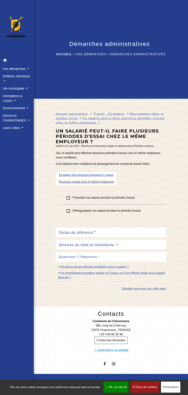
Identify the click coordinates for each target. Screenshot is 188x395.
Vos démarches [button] (14, 69)
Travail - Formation (109, 113)
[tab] (86, 175)
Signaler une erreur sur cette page (144, 288)
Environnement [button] (14, 108)
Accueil (64, 54)
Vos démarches (90, 54)
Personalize (170, 387)
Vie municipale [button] (14, 88)
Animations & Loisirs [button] (12, 98)
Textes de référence (76, 232)
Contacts (111, 313)
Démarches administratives (138, 54)
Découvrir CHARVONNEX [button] (15, 118)
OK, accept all (117, 387)
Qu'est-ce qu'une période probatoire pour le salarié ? (95, 266)
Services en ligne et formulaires (87, 244)
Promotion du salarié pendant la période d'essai (100, 198)
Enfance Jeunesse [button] (16, 76)
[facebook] (106, 364)
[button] (17, 61)
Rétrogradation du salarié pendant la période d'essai (103, 211)
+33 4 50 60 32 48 (111, 334)
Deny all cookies (146, 387)
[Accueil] (17, 28)
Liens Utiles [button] (12, 128)
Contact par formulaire (111, 340)
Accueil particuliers (72, 113)
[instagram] (115, 364)
